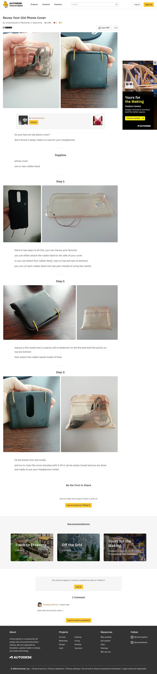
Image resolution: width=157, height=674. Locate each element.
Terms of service (39, 668)
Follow (34, 122)
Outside (77, 644)
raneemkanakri (12, 23)
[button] (116, 28)
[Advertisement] (140, 95)
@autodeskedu (140, 642)
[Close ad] (155, 63)
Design (62, 644)
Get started (105, 640)
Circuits (62, 637)
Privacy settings (73, 668)
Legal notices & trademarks (134, 668)
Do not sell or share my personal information (101, 668)
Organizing (37, 23)
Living (77, 640)
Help (103, 644)
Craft (61, 648)
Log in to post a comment (78, 620)
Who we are (106, 652)
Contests (46, 4)
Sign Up (148, 4)
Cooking (77, 637)
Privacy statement (56, 668)
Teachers (58, 4)
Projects (34, 4)
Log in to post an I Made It (78, 505)
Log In (137, 4)
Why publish (106, 637)
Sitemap (104, 648)
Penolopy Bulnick (50, 605)
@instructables (140, 637)
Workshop (25, 23)
